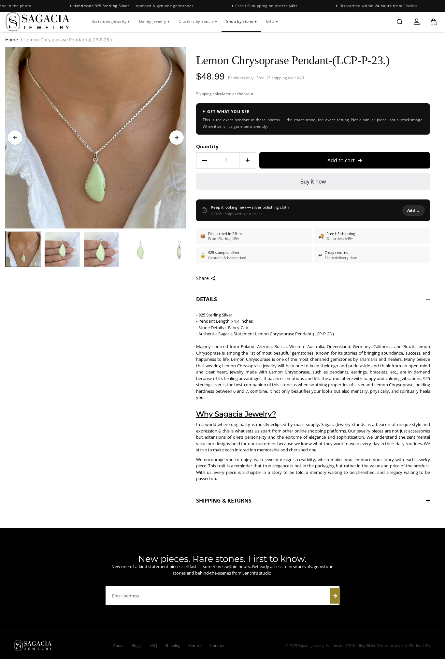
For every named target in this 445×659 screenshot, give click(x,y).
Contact (217, 645)
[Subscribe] (335, 596)
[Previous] (15, 137)
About (118, 645)
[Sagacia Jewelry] (37, 22)
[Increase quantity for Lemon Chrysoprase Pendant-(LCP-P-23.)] (247, 160)
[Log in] (416, 22)
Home (11, 40)
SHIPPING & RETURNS (223, 500)
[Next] (176, 137)
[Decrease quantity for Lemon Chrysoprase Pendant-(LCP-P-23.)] (204, 160)
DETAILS (206, 299)
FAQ (153, 645)
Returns (195, 645)
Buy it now (313, 181)
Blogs (137, 645)
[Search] (400, 22)
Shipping (204, 93)
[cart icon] (433, 22)
